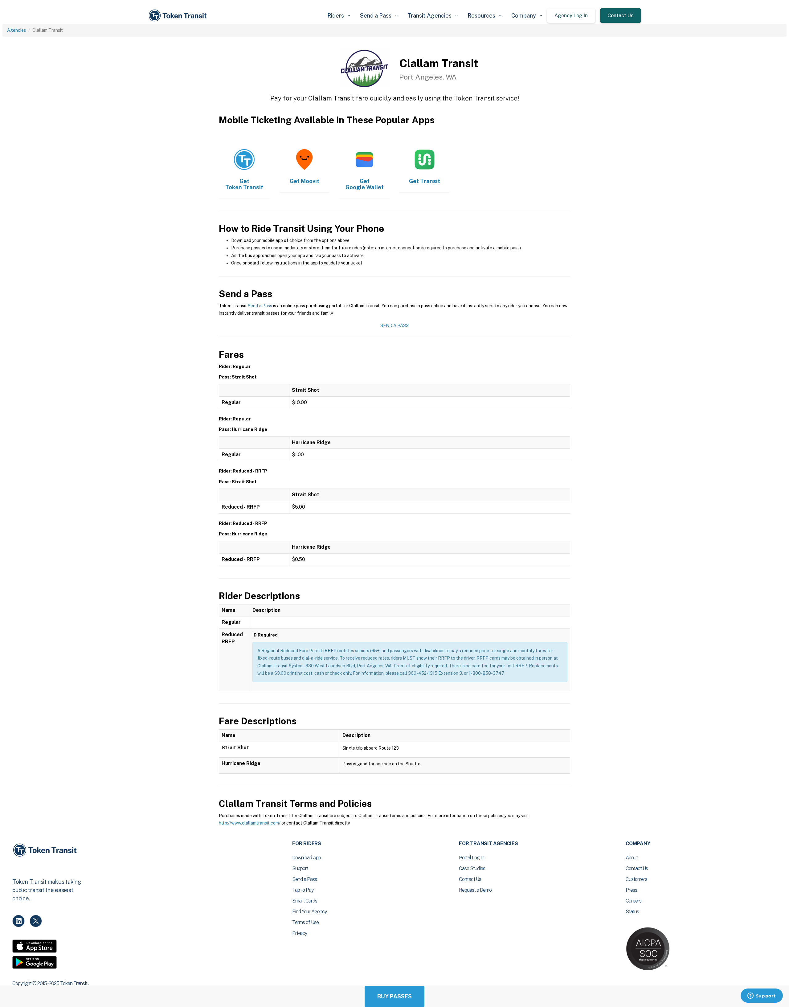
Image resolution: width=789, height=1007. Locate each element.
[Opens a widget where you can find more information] (761, 996)
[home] (179, 15)
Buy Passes (394, 996)
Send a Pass (260, 305)
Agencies (16, 30)
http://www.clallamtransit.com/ (249, 823)
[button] (338, 15)
